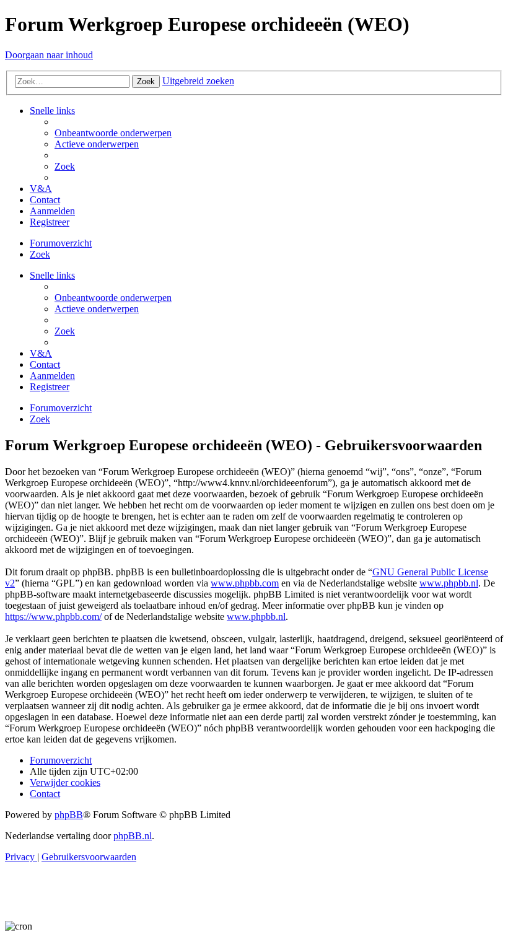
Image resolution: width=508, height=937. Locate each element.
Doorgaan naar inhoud (49, 55)
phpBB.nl (132, 835)
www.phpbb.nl (448, 583)
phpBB (69, 814)
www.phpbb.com (245, 583)
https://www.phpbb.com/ (53, 616)
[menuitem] (113, 133)
